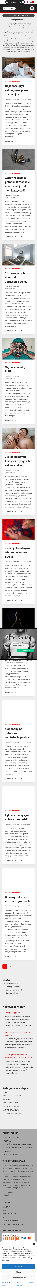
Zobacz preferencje (18, 1278)
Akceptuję (18, 1266)
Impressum (32, 1282)
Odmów (18, 1272)
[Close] (34, 631)
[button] (34, 1244)
